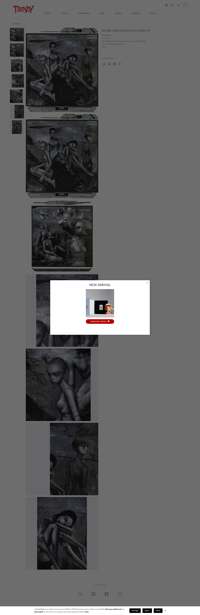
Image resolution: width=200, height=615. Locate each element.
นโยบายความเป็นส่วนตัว (113, 609)
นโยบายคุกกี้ (38, 612)
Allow (158, 610)
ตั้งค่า (87, 612)
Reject (147, 610)
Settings (135, 610)
